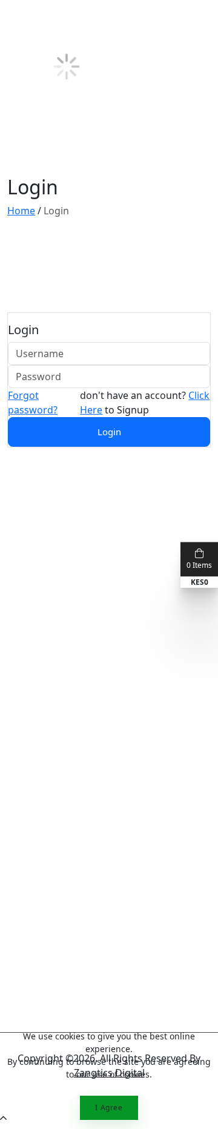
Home (21, 210)
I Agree (108, 1107)
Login (109, 432)
